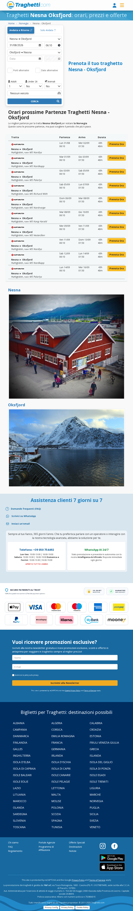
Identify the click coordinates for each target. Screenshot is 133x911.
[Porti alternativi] (9, 70)
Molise (56, 801)
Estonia (95, 736)
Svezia (94, 820)
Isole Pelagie (60, 781)
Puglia (94, 807)
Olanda (18, 807)
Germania (58, 749)
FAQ (10, 846)
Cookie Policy (82, 907)
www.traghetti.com (28, 5)
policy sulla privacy (31, 675)
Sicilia (94, 814)
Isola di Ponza (100, 768)
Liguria (95, 788)
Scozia (56, 814)
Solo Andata (47, 30)
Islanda (95, 755)
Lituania (19, 794)
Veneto (95, 827)
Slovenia (19, 820)
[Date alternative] (37, 70)
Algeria (56, 723)
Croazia (95, 729)
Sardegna (20, 814)
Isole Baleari (22, 775)
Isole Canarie (61, 775)
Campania (20, 729)
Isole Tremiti (99, 781)
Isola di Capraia (24, 768)
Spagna (56, 820)
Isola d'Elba (21, 762)
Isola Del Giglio (101, 762)
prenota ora (116, 144)
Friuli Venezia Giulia (104, 742)
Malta (56, 794)
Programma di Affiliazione (46, 848)
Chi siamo (13, 842)
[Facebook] (114, 845)
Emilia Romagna (63, 736)
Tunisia (56, 827)
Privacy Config (51, 907)
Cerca (34, 101)
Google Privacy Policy (72, 691)
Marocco (19, 801)
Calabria (96, 723)
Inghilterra (21, 755)
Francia (57, 742)
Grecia (94, 749)
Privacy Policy (78, 880)
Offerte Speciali (77, 842)
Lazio (17, 788)
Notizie (72, 850)
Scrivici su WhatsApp (24, 516)
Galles (18, 749)
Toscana (19, 827)
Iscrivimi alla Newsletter (65, 682)
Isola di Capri (61, 768)
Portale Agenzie (47, 842)
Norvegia (96, 801)
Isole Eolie (20, 781)
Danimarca (21, 736)
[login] (114, 5)
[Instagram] (104, 845)
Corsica (56, 729)
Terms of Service (90, 691)
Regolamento (15, 850)
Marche (95, 794)
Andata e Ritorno (19, 30)
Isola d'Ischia (61, 762)
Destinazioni (75, 846)
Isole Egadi (98, 775)
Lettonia (58, 788)
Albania (18, 723)
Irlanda (57, 755)
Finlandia (20, 742)
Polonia (57, 807)
